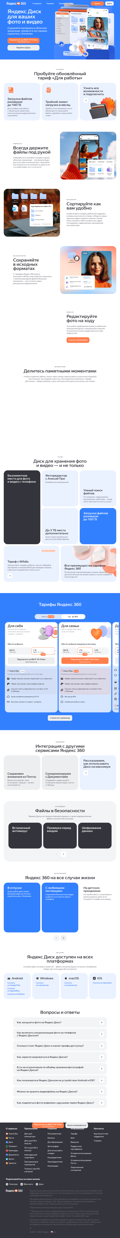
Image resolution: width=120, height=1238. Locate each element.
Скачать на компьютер (42, 984)
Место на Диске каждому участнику (78, 644)
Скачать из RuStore (16, 994)
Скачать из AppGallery (14, 989)
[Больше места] (55, 651)
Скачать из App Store (102, 983)
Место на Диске (15, 644)
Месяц (48, 617)
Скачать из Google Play (14, 984)
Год (73, 617)
